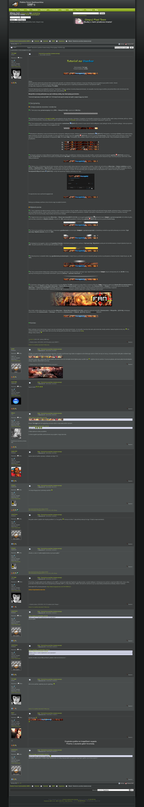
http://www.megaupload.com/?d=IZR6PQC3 (59, 586)
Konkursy (89, 10)
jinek (12, 349)
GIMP (53, 41)
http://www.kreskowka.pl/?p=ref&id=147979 (38, 509)
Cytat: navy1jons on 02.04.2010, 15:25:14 (39, 649)
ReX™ (12, 713)
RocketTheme (81, 801)
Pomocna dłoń (54, 10)
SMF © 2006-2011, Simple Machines (64, 801)
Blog (96, 10)
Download (44, 10)
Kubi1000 (14, 382)
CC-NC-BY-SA (92, 799)
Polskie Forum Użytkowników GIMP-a (20, 41)
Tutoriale (35, 10)
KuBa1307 (14, 451)
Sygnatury (62, 41)
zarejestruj (36, 13)
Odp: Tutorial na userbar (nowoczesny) (49, 349)
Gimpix (13, 485)
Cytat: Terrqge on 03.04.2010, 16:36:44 (38, 754)
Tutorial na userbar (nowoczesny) (49, 53)
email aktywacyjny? (32, 14)
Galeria (63, 10)
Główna (14, 10)
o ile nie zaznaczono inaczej (70, 799)
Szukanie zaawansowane (80, 15)
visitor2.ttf (32, 339)
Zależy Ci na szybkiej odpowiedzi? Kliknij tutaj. (39, 344)
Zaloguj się (25, 13)
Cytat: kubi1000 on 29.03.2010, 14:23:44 (39, 426)
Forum (22, 10)
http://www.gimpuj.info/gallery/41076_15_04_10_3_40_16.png (43, 510)
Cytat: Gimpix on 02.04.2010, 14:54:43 (38, 615)
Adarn (13, 413)
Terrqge (13, 53)
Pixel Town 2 (79, 10)
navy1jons (14, 514)
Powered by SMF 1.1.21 (49, 801)
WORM (71, 10)
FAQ (28, 10)
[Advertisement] (46, 33)
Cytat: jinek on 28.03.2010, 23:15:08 (38, 417)
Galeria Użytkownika (15, 66)
